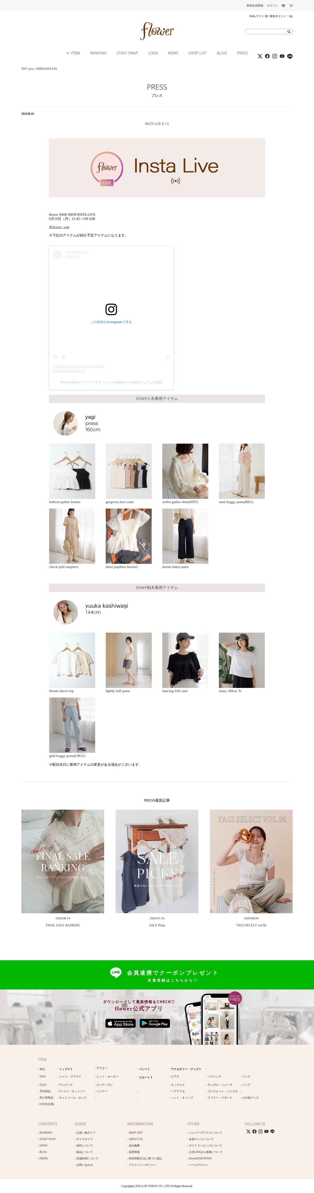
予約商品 (45, 1091)
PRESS (242, 52)
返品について (84, 1152)
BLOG (222, 52)
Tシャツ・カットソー (72, 1091)
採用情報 (134, 1152)
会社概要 (134, 1145)
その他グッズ (250, 1097)
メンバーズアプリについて (205, 1132)
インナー (101, 1091)
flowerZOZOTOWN (200, 1158)
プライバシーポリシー (142, 1165)
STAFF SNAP (127, 52)
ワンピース (66, 1084)
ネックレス (178, 1084)
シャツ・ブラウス (70, 1076)
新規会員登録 (255, 5)
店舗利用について (87, 1158)
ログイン (272, 5)
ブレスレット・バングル (223, 1091)
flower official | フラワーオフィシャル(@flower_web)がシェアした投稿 (111, 382)
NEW (43, 1076)
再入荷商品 (46, 1097)
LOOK (153, 52)
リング (246, 1076)
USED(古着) (47, 1104)
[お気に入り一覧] (283, 5)
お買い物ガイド (86, 1132)
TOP (24, 68)
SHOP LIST (197, 52)
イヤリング (214, 1076)
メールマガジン (198, 1165)
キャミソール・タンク (73, 1097)
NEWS (173, 52)
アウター (101, 1068)
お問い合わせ (84, 1165)
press (31, 68)
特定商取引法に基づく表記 (145, 1158)
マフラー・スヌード (220, 1097)
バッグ (246, 1084)
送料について (84, 1145)
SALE (43, 1084)
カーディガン (104, 1084)
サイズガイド (84, 1139)
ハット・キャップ (182, 1097)
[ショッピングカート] (291, 5)
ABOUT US (136, 1139)
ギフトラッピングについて (205, 1145)
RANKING (98, 52)
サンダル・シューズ (220, 1084)
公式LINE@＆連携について (206, 1152)
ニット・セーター (107, 1076)
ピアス (175, 1076)
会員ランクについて (201, 1139)
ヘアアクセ (178, 1091)
